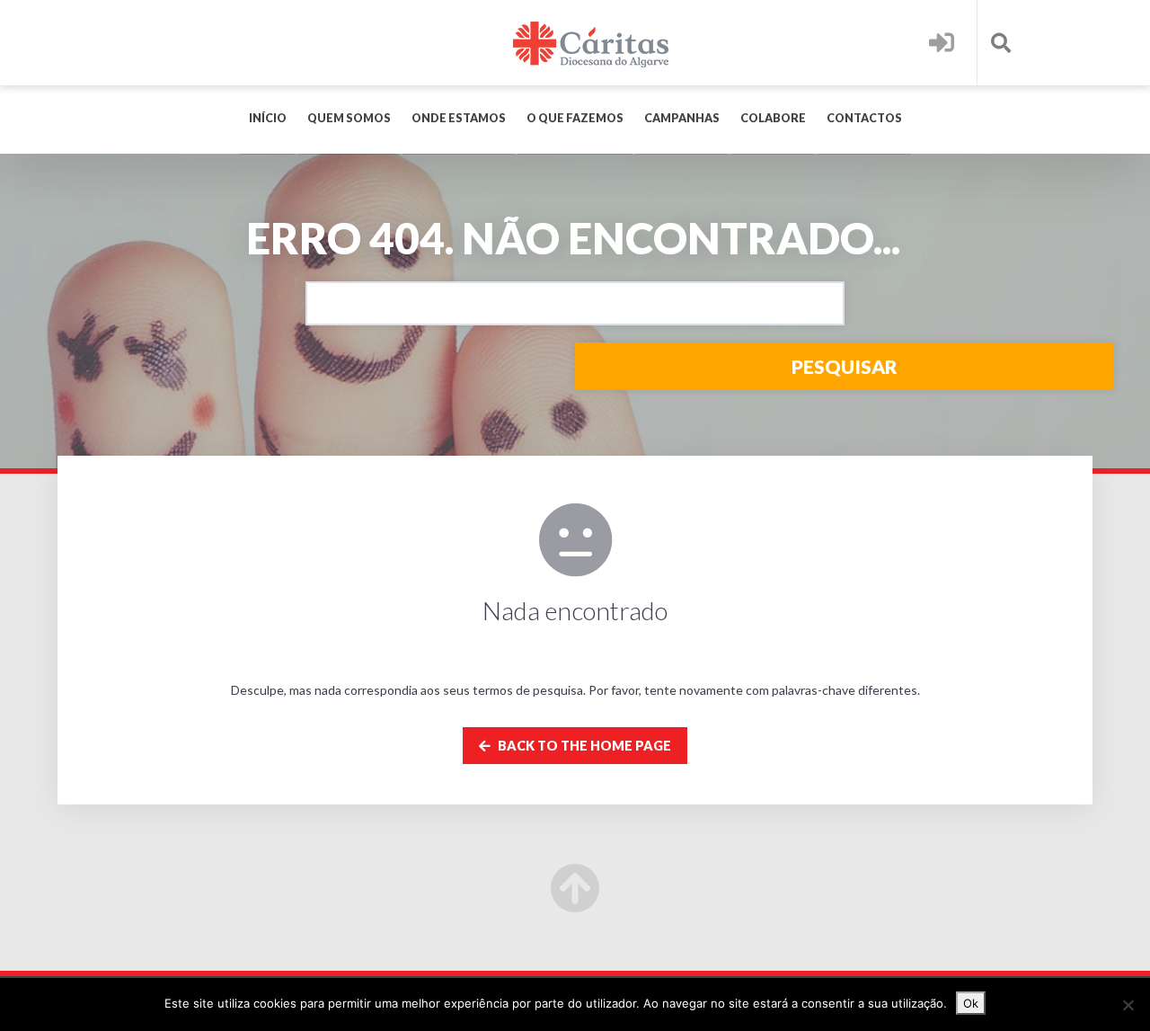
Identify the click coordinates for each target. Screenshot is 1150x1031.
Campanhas (682, 118)
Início (268, 118)
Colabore (773, 118)
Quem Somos (349, 118)
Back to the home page (583, 745)
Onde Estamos (458, 118)
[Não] (1128, 1005)
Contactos (864, 118)
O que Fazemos (575, 118)
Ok (970, 1003)
